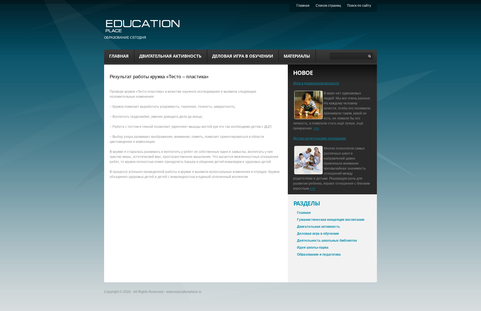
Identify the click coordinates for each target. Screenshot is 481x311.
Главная (119, 56)
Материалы (297, 56)
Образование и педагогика (319, 254)
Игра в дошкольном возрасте (316, 83)
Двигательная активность (170, 56)
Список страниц (328, 6)
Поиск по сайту (359, 6)
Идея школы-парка (312, 247)
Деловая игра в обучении (242, 56)
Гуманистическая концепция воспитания (330, 220)
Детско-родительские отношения (319, 138)
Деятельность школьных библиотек (327, 241)
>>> (316, 128)
